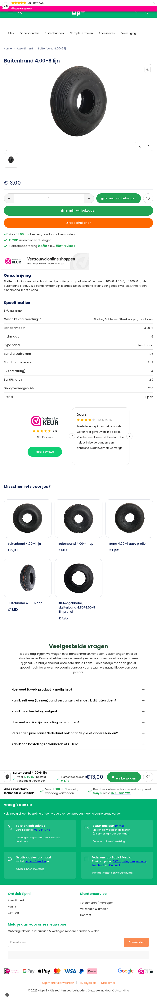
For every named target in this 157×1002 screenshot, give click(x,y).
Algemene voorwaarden (58, 983)
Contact (13, 913)
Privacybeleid (87, 983)
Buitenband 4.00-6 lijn (53, 48)
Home (8, 48)
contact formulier (35, 861)
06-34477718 (42, 830)
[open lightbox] (148, 70)
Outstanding (120, 990)
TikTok (117, 861)
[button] (78, 146)
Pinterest (114, 865)
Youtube (141, 861)
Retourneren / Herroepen (97, 903)
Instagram (128, 861)
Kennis (12, 906)
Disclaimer (108, 983)
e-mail (120, 826)
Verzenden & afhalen (94, 909)
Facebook (98, 865)
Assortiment (25, 48)
